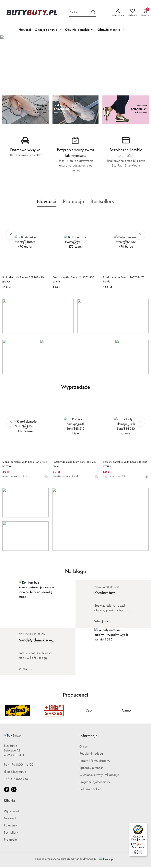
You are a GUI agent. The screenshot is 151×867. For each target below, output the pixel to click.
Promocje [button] (73, 201)
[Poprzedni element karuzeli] (5, 710)
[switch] (138, 852)
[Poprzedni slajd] (8, 56)
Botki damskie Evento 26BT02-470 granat (23, 279)
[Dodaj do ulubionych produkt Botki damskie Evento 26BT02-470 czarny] (94, 216)
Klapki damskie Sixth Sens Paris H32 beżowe (24, 464)
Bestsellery (11, 832)
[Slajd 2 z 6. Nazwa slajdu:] (75, 56)
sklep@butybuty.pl (15, 771)
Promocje (10, 839)
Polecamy (10, 825)
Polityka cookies (90, 789)
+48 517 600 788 (16, 778)
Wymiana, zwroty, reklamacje (99, 775)
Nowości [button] (46, 201)
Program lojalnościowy (94, 782)
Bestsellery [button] (102, 201)
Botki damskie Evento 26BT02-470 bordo (124, 279)
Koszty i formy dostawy (94, 760)
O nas (83, 746)
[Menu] (144, 825)
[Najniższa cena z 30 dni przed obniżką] (46, 477)
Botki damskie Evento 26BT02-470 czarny (73, 279)
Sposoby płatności (91, 767)
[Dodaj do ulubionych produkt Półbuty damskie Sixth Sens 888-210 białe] (94, 400)
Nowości (10, 818)
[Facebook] (6, 789)
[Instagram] (14, 789)
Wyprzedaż (11, 811)
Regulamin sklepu (91, 753)
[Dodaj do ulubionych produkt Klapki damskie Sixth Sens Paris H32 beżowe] (43, 400)
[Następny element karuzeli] (146, 710)
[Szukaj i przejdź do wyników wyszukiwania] (93, 13)
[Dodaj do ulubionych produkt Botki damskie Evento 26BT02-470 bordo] (144, 216)
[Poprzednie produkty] (11, 234)
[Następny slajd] (142, 56)
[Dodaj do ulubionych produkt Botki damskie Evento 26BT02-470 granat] (43, 216)
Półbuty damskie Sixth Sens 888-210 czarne (125, 464)
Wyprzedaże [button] (75, 387)
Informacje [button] (88, 736)
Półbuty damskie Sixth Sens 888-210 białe (75, 464)
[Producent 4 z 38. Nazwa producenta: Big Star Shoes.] (17, 710)
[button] (130, 30)
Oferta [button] (9, 800)
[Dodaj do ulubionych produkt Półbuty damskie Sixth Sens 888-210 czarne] (144, 400)
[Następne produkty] (140, 234)
